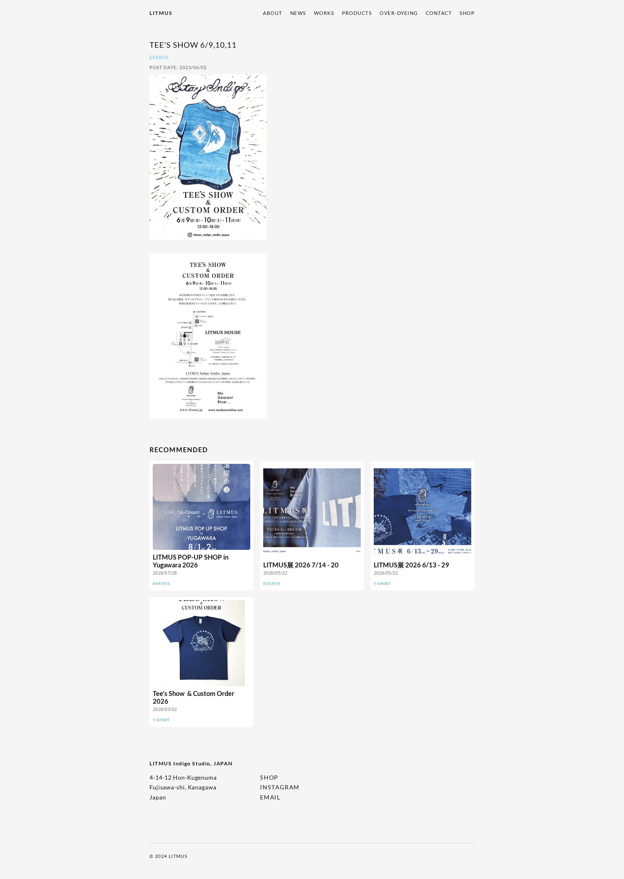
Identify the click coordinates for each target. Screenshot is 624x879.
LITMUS (161, 13)
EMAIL (270, 797)
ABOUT (272, 13)
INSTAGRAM (280, 787)
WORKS (324, 13)
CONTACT (439, 13)
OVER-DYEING (399, 13)
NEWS (298, 13)
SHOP (467, 13)
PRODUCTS (357, 13)
